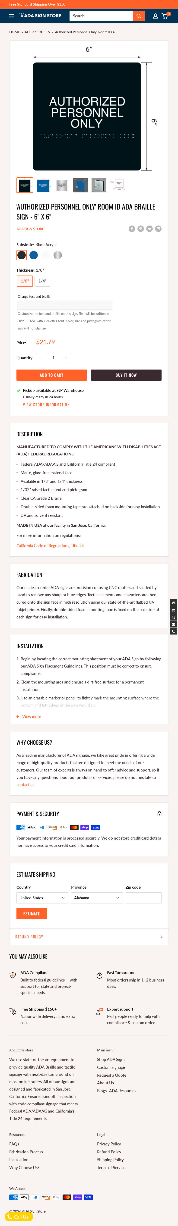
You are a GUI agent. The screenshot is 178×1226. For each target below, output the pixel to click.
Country (23, 887)
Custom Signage (111, 1067)
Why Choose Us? (24, 1167)
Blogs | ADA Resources (116, 1090)
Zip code (133, 887)
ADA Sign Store (30, 229)
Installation (19, 1159)
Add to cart (52, 375)
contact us (25, 784)
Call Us (21, 1217)
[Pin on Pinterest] (140, 228)
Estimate (31, 913)
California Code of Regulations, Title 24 (50, 545)
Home (14, 32)
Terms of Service (111, 1167)
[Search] (139, 16)
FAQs (14, 1143)
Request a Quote (111, 1075)
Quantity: (24, 357)
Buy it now (126, 375)
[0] (165, 16)
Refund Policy (29, 937)
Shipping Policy (110, 1159)
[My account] (155, 16)
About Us (105, 1082)
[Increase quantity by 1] (66, 358)
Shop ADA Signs (111, 1059)
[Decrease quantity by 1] (41, 358)
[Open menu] (11, 16)
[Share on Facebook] (132, 228)
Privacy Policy (109, 1143)
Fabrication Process (26, 1151)
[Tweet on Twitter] (149, 228)
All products (37, 32)
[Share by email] (158, 228)
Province (78, 887)
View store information (46, 405)
